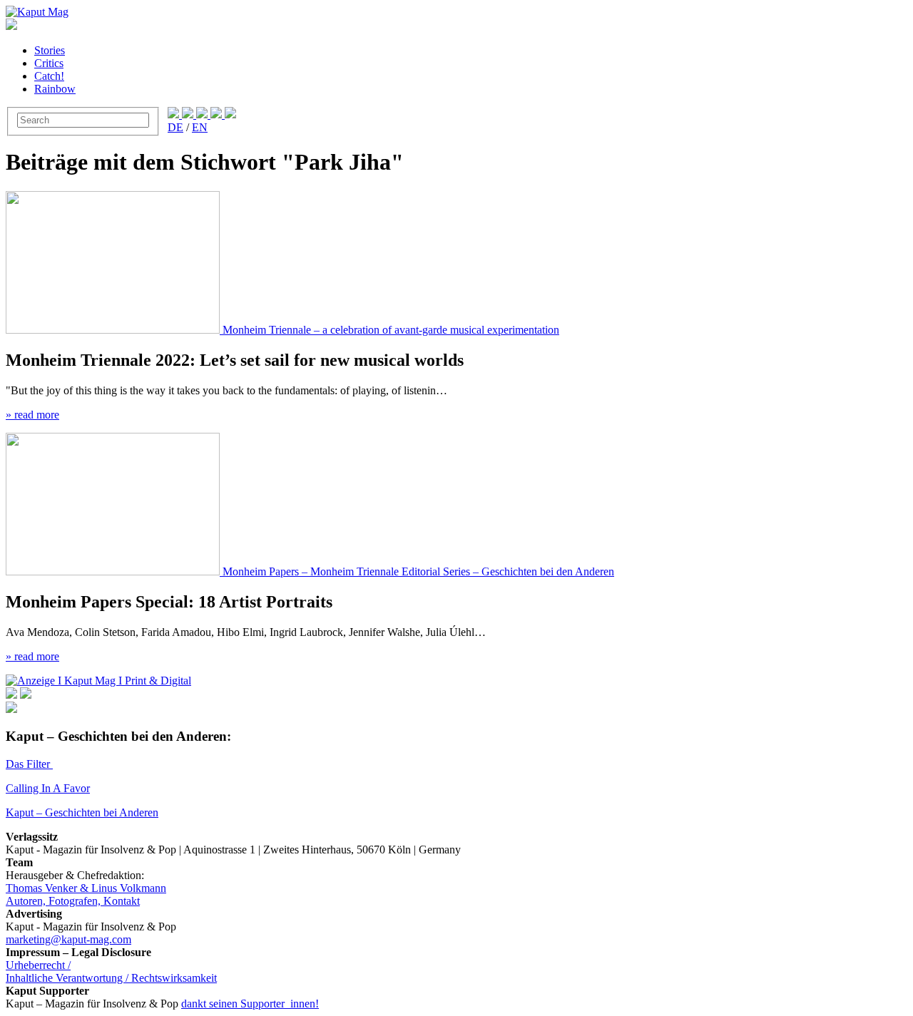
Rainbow (55, 89)
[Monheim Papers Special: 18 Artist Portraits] (114, 571)
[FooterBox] (98, 680)
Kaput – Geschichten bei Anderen (82, 812)
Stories (49, 50)
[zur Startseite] (37, 12)
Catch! (49, 76)
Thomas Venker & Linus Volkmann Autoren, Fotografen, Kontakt (86, 894)
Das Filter (29, 764)
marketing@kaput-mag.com (68, 939)
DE (175, 127)
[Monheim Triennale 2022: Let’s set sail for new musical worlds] (114, 330)
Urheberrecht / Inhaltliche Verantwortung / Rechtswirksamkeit (111, 971)
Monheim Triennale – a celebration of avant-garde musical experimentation (391, 330)
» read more (32, 415)
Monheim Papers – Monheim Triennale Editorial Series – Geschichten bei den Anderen (418, 571)
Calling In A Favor (48, 788)
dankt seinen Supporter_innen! (250, 1003)
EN (200, 127)
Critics (48, 63)
